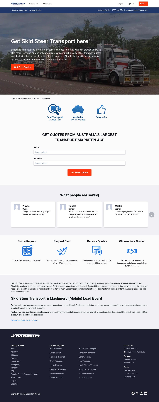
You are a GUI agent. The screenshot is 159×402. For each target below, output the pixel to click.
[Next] (151, 214)
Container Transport (87, 353)
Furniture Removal (57, 357)
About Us (15, 352)
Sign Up (131, 4)
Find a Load (16, 377)
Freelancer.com (130, 359)
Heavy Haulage (56, 365)
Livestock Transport (58, 369)
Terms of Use (129, 370)
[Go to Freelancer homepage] (19, 3)
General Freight (85, 357)
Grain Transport (56, 361)
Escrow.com (129, 362)
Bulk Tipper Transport (87, 349)
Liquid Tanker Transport (88, 365)
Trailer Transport (56, 378)
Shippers (14, 355)
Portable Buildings (86, 373)
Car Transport (55, 353)
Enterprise (47, 4)
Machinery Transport (87, 369)
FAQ (12, 371)
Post (142, 4)
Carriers (14, 358)
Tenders (14, 368)
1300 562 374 (117, 10)
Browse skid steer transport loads (24, 320)
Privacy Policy (129, 377)
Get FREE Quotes (79, 172)
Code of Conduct (130, 373)
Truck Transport (85, 378)
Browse (32, 4)
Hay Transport (84, 361)
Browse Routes (35, 10)
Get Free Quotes (22, 67)
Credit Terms (16, 361)
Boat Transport (56, 349)
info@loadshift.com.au (135, 352)
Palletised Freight (57, 373)
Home (13, 349)
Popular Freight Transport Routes (24, 374)
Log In (120, 4)
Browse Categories (19, 10)
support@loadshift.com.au (136, 10)
